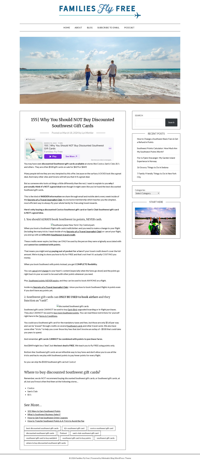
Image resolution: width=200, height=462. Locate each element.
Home (66, 27)
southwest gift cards (106, 438)
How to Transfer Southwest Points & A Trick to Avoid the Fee (55, 421)
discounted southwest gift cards (40, 433)
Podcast (129, 27)
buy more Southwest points (66, 312)
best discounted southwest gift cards (42, 428)
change (45, 270)
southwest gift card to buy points (76, 438)
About (78, 27)
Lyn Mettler (88, 132)
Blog (90, 27)
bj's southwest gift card (74, 428)
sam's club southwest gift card (86, 433)
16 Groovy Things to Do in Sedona (152, 167)
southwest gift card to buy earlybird (41, 438)
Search (139, 115)
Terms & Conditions (48, 316)
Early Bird (72, 309)
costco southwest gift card (101, 428)
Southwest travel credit (63, 234)
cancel (35, 270)
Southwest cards (74, 326)
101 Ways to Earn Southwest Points (43, 411)
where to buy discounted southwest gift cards (46, 443)
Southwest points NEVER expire (44, 280)
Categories (140, 190)
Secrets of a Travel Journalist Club (44, 199)
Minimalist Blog (108, 458)
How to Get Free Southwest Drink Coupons (47, 417)
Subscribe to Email (108, 27)
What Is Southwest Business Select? (44, 414)
